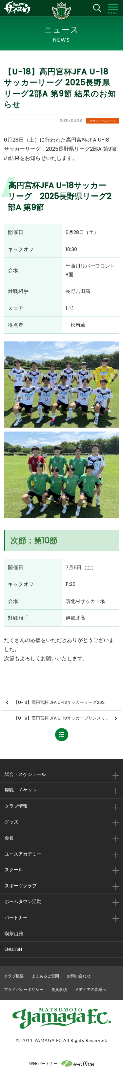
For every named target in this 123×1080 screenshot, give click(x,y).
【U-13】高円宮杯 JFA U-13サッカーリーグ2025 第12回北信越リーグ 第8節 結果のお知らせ (67, 702)
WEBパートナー (43, 1063)
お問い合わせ (79, 976)
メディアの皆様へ (90, 989)
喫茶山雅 (14, 933)
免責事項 (59, 989)
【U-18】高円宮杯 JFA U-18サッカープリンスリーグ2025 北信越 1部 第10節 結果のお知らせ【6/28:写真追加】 (67, 718)
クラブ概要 (14, 976)
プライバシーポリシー (23, 989)
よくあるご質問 (45, 976)
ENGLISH (13, 949)
